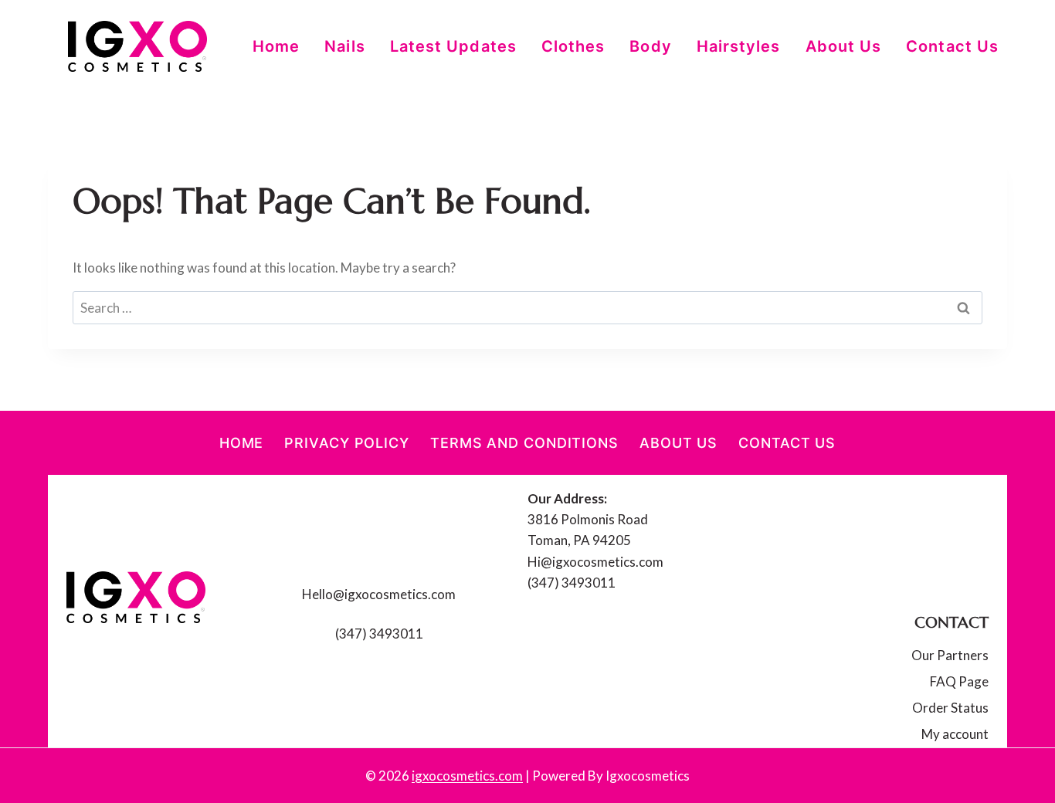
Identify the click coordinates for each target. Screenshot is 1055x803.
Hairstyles (739, 46)
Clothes (573, 46)
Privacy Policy (346, 443)
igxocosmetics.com (467, 775)
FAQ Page (959, 681)
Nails (344, 46)
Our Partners (950, 655)
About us (844, 46)
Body (650, 46)
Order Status (950, 708)
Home (276, 46)
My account (955, 734)
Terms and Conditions (524, 443)
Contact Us (952, 46)
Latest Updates (453, 46)
